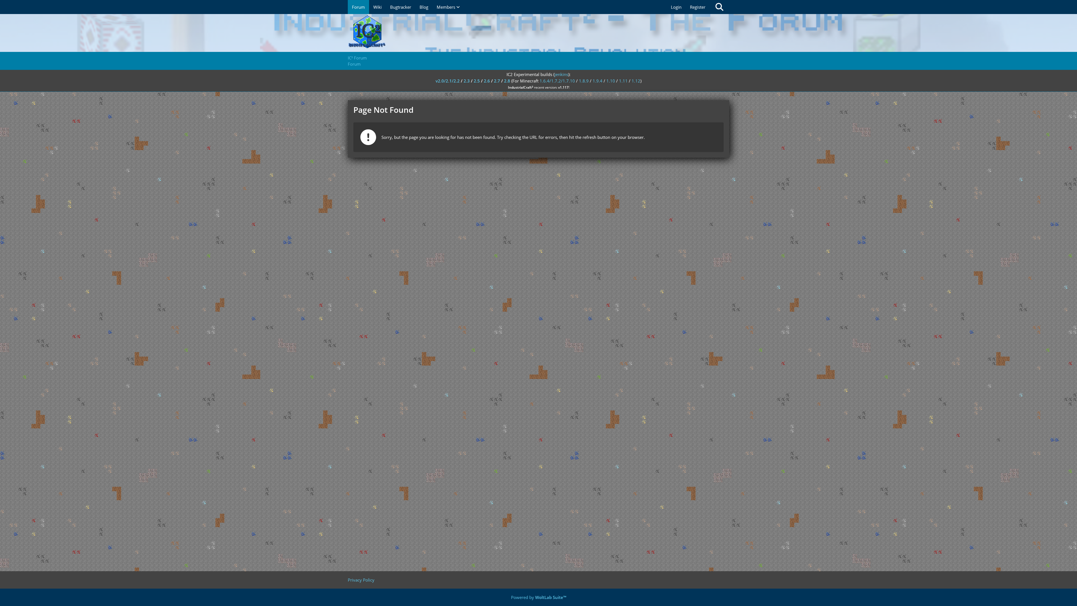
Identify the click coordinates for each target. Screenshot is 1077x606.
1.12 (636, 81)
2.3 (467, 81)
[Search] (719, 7)
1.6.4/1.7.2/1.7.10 (557, 81)
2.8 (507, 81)
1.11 (623, 81)
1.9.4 (597, 81)
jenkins (561, 74)
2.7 (497, 81)
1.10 (610, 81)
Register (697, 7)
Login (676, 7)
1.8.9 (584, 81)
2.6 (487, 81)
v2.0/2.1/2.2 (448, 81)
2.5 (477, 81)
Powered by (538, 597)
